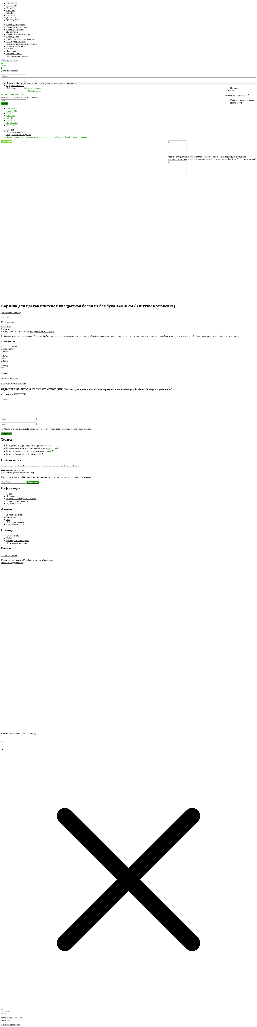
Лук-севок (11, 51)
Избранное (11, 88)
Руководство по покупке (17, 540)
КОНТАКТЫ (12, 20)
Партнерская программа (17, 543)
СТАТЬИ (10, 10)
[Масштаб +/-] (2, 1011)
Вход (232, 91)
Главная (10, 130)
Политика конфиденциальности (21, 498)
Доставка (10, 496)
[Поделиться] (7, 1011)
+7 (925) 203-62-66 (32, 91)
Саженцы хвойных (15, 29)
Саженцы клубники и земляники (21, 44)
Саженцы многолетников (18, 34)
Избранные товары (15, 522)
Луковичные (12, 32)
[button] (237, 95)
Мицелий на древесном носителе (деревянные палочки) (40, 466)
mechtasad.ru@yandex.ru (12, 94)
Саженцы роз (12, 37)
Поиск (4, 104)
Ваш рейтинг (7, 394)
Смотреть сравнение (10, 1025)
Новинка (76, 466)
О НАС (9, 8)
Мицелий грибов (14, 53)
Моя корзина (12, 517)
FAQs (9, 538)
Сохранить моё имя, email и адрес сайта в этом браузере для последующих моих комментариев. (47, 429)
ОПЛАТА (10, 15)
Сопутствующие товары (17, 56)
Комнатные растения (16, 46)
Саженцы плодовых (15, 25)
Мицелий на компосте (66, 466)
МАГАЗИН (11, 6)
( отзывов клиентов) (11, 312)
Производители (13, 503)
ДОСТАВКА (12, 18)
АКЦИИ (10, 13)
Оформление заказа (15, 85)
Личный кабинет (14, 83)
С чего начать (12, 536)
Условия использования (17, 501)
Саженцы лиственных (16, 27)
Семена (9, 49)
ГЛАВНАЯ (11, 3)
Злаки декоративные (15, 41)
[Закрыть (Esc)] (10, 1011)
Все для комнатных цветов (18, 134)
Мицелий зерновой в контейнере (11, 466)
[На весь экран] (5, 1011)
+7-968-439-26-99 (9, 556)
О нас (9, 494)
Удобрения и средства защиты (20, 39)
